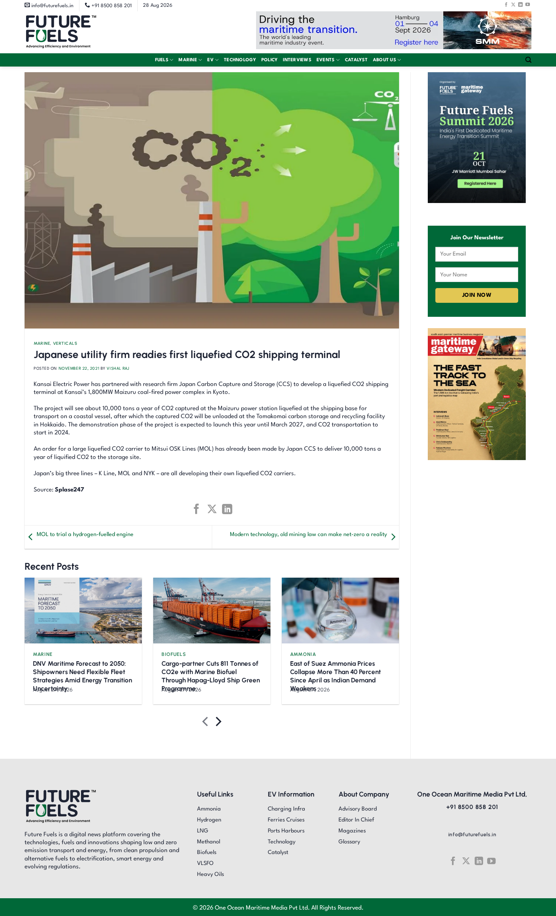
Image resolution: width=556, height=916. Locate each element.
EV (210, 60)
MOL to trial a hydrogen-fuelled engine (85, 535)
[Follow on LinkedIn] (520, 4)
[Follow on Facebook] (506, 4)
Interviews (297, 60)
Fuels (161, 60)
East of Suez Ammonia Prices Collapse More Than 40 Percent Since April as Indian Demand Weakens (335, 676)
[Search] (528, 60)
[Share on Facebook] (196, 509)
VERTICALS (65, 343)
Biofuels (174, 654)
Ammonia (303, 654)
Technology (240, 60)
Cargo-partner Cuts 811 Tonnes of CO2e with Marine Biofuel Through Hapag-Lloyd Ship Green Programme (211, 676)
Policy (269, 60)
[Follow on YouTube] (527, 4)
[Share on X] (212, 509)
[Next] (218, 723)
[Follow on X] (513, 4)
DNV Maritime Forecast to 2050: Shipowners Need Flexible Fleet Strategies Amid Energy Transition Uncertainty (82, 676)
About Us (384, 60)
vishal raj (118, 368)
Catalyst (356, 60)
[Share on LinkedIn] (227, 509)
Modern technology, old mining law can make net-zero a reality (308, 535)
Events (326, 60)
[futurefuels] (61, 32)
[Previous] (206, 723)
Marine (188, 60)
